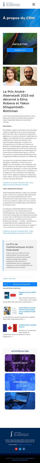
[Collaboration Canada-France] (10, 328)
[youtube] (16, 449)
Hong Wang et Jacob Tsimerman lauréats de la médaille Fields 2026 (27, 310)
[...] (32, 302)
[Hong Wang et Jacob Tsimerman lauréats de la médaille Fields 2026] (10, 311)
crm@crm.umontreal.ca (24, 444)
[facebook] (23, 449)
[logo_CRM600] (11, 2)
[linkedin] (20, 449)
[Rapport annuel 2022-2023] (10, 295)
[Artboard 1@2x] (20, 431)
